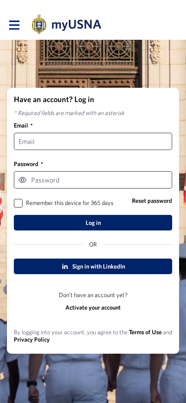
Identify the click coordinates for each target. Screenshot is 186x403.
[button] (22, 180)
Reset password (152, 200)
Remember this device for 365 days (69, 202)
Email (23, 125)
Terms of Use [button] (145, 332)
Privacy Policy (32, 339)
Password (28, 163)
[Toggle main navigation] (14, 25)
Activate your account (93, 307)
